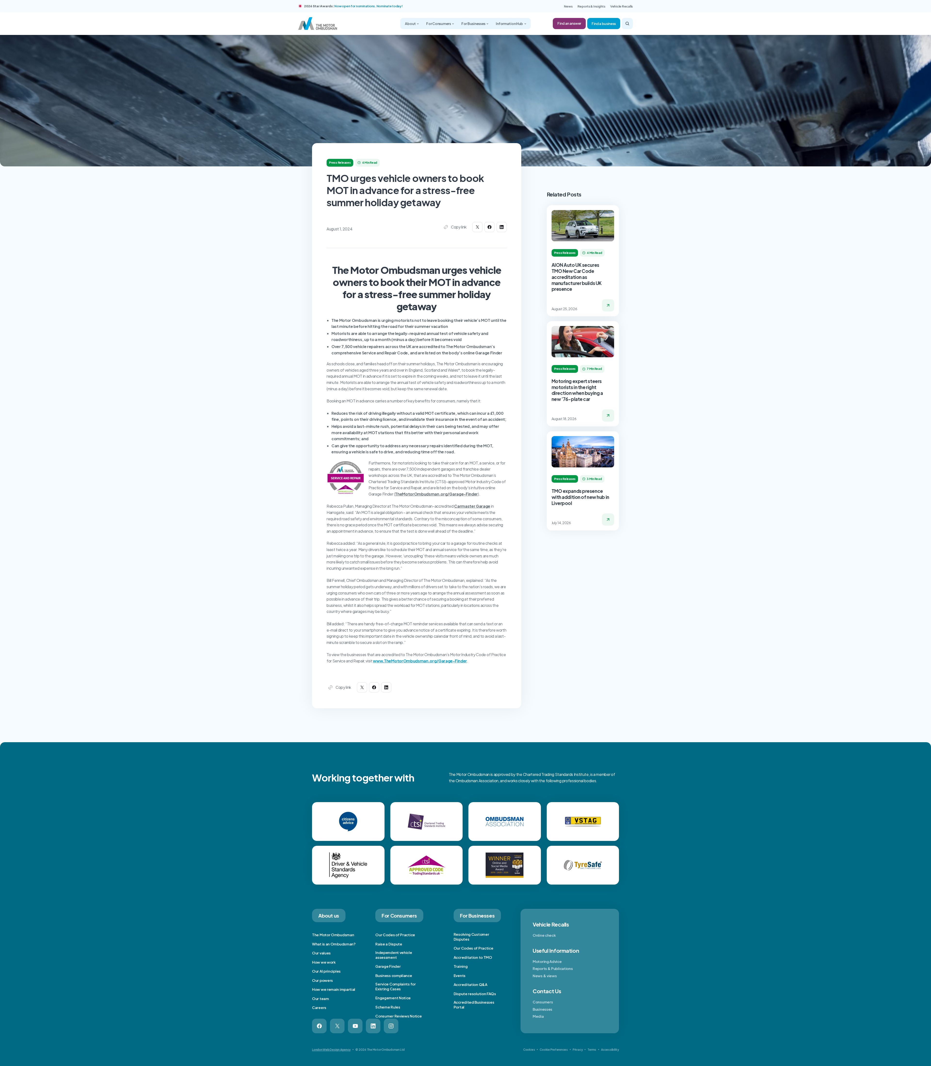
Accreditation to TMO (473, 957)
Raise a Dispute (388, 944)
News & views (545, 975)
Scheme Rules (387, 1007)
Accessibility (610, 1049)
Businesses (542, 1009)
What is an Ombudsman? (334, 944)
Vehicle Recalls (621, 6)
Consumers (543, 1002)
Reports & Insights (591, 6)
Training (461, 966)
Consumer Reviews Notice (398, 1016)
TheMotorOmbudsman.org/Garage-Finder (436, 493)
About (410, 23)
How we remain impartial (333, 989)
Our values (321, 953)
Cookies (529, 1049)
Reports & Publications (553, 968)
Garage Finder (388, 966)
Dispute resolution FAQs (475, 993)
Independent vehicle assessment (393, 955)
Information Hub (509, 23)
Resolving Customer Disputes (471, 936)
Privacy (578, 1049)
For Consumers (438, 23)
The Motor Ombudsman (333, 934)
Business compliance (393, 975)
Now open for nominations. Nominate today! (368, 6)
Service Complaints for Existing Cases (395, 986)
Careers (319, 1007)
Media (538, 1016)
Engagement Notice (393, 997)
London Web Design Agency (331, 1049)
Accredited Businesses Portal (474, 1004)
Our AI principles (326, 971)
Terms (591, 1049)
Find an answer (569, 23)
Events (460, 975)
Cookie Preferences (554, 1049)
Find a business (604, 23)
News (568, 6)
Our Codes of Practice (395, 934)
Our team (320, 998)
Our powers (322, 980)
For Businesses (473, 23)
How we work (324, 962)
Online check (544, 935)
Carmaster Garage (472, 506)
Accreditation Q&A (470, 984)
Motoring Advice (547, 961)
